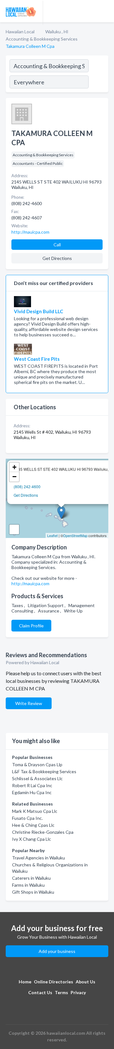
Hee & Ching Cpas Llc (33, 825)
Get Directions (26, 495)
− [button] (14, 477)
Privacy (78, 992)
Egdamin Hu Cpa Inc (32, 792)
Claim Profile (31, 625)
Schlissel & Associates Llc (37, 778)
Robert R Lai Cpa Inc (32, 785)
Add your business (57, 951)
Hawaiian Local (20, 31)
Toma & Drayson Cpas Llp (37, 764)
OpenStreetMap (75, 535)
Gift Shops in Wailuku (33, 892)
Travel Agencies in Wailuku (38, 857)
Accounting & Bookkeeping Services (42, 39)
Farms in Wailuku (28, 885)
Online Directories (53, 981)
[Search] (98, 74)
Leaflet (52, 535)
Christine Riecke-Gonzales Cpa (42, 832)
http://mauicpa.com (30, 583)
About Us (85, 981)
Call (57, 244)
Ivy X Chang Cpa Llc (31, 839)
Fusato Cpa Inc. (27, 818)
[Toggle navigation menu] (105, 11)
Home (25, 981)
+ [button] (14, 467)
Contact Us (40, 992)
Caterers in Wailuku (31, 878)
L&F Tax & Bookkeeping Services (44, 771)
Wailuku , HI (56, 31)
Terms (61, 992)
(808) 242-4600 (27, 486)
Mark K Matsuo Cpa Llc (34, 811)
